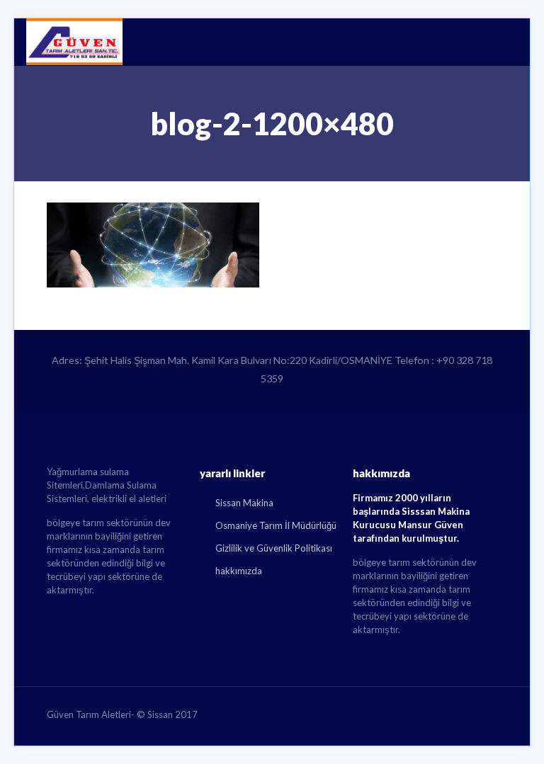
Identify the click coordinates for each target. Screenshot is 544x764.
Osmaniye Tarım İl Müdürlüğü (275, 525)
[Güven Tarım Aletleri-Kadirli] (74, 41)
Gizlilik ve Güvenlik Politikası (273, 548)
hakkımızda (238, 570)
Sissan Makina (244, 502)
